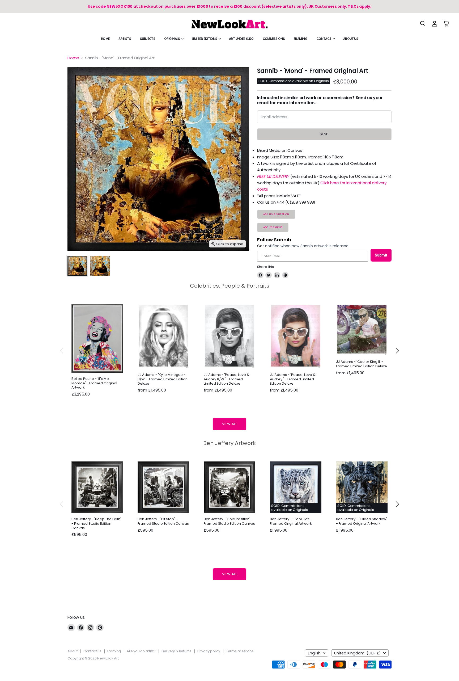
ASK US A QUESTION (276, 214)
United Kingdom (357, 653)
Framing (300, 39)
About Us (350, 39)
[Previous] (62, 350)
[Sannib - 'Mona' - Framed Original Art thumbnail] (77, 265)
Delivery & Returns (177, 651)
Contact (324, 39)
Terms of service (240, 651)
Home (105, 39)
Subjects (147, 39)
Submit (381, 255)
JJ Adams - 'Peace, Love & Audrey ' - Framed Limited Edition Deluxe (293, 379)
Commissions (274, 39)
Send (324, 134)
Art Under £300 (241, 39)
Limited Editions (205, 39)
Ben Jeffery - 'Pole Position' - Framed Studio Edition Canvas (229, 521)
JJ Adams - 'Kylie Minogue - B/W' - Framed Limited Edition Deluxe (163, 379)
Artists (124, 39)
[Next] (397, 350)
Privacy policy (208, 651)
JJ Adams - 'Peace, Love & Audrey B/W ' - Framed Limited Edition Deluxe (226, 379)
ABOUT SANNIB (272, 227)
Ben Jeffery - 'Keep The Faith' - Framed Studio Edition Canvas (96, 523)
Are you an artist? (141, 651)
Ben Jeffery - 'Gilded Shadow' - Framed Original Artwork (361, 521)
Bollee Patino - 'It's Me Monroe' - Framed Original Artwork (94, 383)
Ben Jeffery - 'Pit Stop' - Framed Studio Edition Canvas (163, 521)
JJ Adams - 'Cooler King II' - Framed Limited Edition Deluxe (361, 364)
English (314, 653)
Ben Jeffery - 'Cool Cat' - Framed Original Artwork (291, 521)
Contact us (92, 651)
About (72, 651)
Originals (172, 39)
